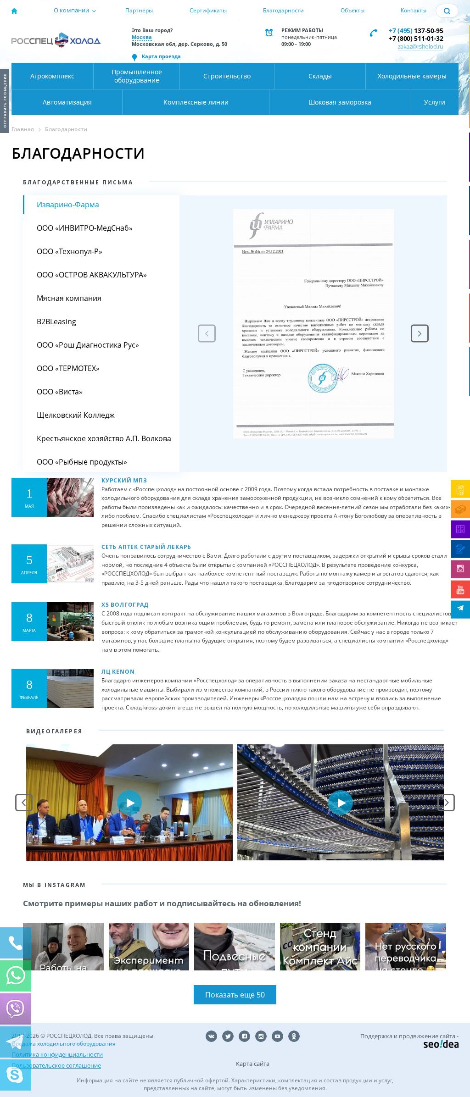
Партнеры (139, 10)
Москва (142, 36)
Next (446, 802)
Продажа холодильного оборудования (63, 1043)
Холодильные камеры (412, 76)
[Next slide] (420, 334)
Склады (320, 76)
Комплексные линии (196, 102)
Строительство (227, 76)
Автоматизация (67, 102)
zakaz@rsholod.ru (420, 46)
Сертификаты (208, 10)
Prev (24, 802)
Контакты (413, 10)
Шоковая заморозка (339, 102)
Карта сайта (252, 1063)
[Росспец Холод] (56, 44)
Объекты (352, 10)
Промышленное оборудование (137, 75)
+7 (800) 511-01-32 (416, 38)
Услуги (434, 102)
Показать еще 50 (235, 995)
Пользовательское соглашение (56, 1065)
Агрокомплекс (52, 76)
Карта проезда (161, 56)
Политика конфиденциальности (57, 1054)
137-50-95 (416, 30)
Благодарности (283, 10)
